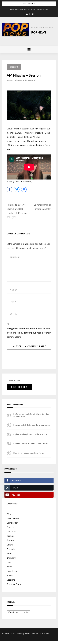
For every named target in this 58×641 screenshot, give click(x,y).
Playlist (10, 575)
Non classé (12, 571)
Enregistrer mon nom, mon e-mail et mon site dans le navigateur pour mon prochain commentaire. (29, 332)
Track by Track (14, 584)
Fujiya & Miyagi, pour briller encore (30, 434)
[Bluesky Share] (16, 189)
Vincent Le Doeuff (14, 80)
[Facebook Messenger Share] (24, 189)
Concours (11, 531)
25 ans (10, 514)
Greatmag (35, 634)
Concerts (11, 527)
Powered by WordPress (12, 634)
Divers (10, 544)
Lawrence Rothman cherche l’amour (30, 443)
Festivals (11, 549)
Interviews (12, 557)
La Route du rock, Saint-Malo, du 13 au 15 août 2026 (31, 415)
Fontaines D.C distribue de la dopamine (29, 9)
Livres (9, 562)
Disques (10, 536)
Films (9, 553)
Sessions (14, 67)
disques (10, 540)
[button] (27, 14)
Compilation (12, 522)
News (9, 566)
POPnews (38, 32)
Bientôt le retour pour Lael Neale (28, 453)
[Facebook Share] (9, 189)
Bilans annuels (14, 518)
